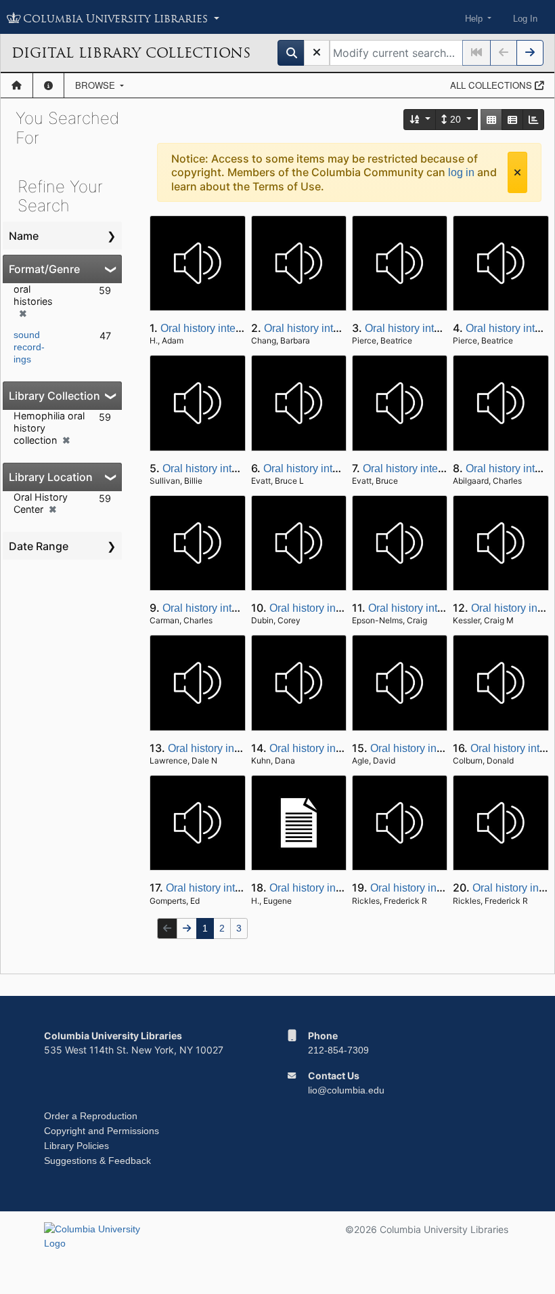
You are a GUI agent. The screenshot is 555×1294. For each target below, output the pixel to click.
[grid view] (491, 119)
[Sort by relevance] (420, 119)
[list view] (512, 119)
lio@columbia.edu (346, 1090)
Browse (96, 85)
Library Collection (54, 395)
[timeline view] (533, 119)
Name (24, 236)
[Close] (517, 172)
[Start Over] (317, 53)
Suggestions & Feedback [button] (97, 1160)
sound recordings (29, 346)
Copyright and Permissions (101, 1130)
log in (461, 172)
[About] (48, 85)
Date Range (38, 546)
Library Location (51, 477)
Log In (525, 19)
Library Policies (76, 1145)
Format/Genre (44, 269)
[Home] (16, 85)
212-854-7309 (338, 1050)
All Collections (492, 85)
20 (455, 119)
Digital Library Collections (131, 53)
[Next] (529, 53)
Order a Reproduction (90, 1115)
